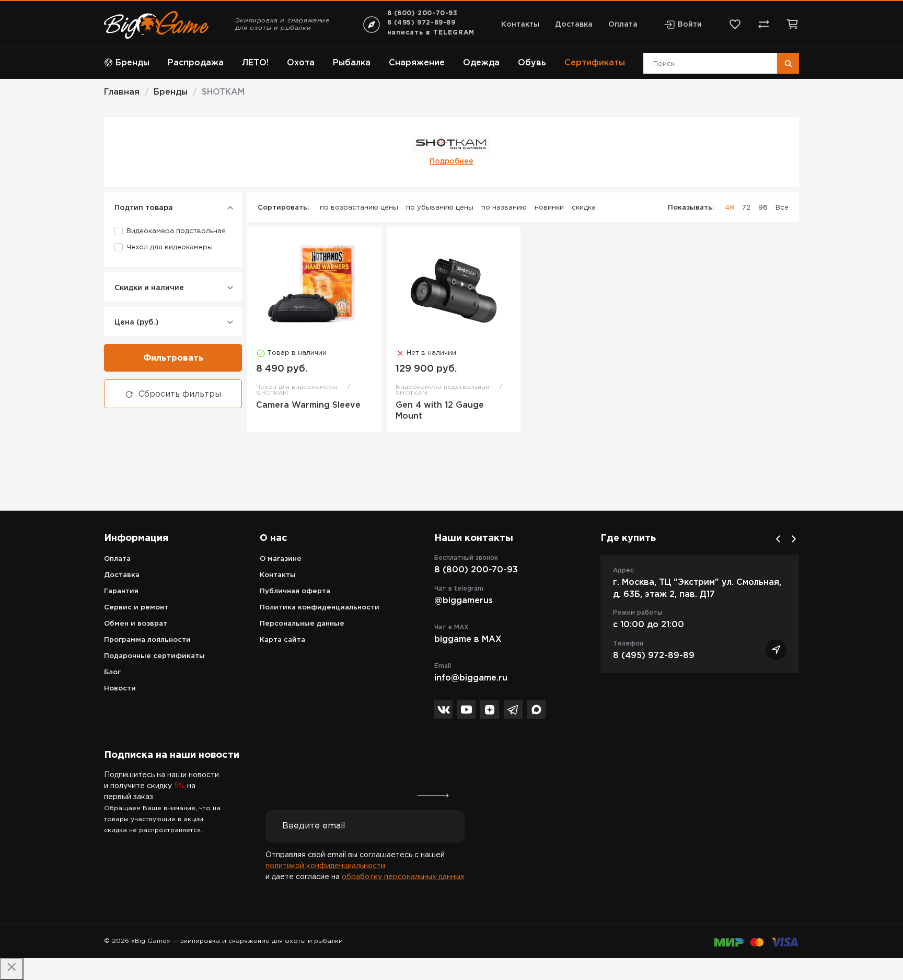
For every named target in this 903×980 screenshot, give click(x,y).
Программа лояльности (147, 640)
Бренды (132, 63)
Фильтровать (173, 358)
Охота (301, 63)
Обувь (532, 63)
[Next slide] (794, 539)
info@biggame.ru (470, 678)
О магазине (281, 559)
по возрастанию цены (359, 208)
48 (729, 208)
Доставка (574, 24)
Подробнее (451, 161)
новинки (549, 208)
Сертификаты (594, 63)
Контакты (520, 24)
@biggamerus (463, 601)
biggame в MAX (468, 639)
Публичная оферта (295, 591)
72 (746, 208)
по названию (504, 208)
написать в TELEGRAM (430, 33)
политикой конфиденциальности (325, 866)
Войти (690, 24)
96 (763, 208)
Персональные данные (302, 624)
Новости (120, 688)
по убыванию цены (439, 208)
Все (782, 208)
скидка (584, 208)
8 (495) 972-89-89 (421, 23)
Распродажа (196, 63)
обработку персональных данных (403, 877)
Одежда (481, 63)
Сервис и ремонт (136, 607)
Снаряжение (417, 63)
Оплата (623, 24)
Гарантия (121, 591)
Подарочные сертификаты (154, 656)
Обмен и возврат (135, 624)
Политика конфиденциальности (319, 607)
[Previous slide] (778, 539)
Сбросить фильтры (179, 394)
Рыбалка (352, 63)
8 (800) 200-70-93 (422, 13)
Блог (112, 672)
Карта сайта (282, 640)
